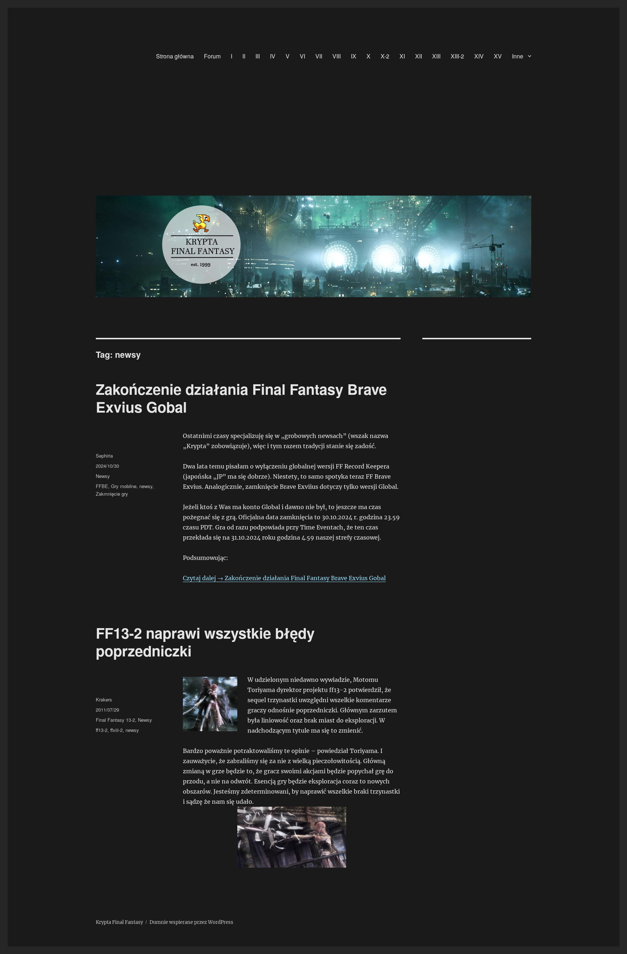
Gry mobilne (123, 486)
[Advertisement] (315, 135)
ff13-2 (101, 729)
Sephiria (104, 455)
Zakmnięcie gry (112, 493)
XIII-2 (457, 56)
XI (402, 56)
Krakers (104, 699)
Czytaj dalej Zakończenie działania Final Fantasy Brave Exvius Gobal (284, 578)
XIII (436, 56)
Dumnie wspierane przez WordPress (191, 922)
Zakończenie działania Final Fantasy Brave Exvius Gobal (241, 397)
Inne (517, 56)
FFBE (102, 486)
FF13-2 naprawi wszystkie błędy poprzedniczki (205, 641)
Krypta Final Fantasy (119, 922)
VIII (336, 56)
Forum (212, 56)
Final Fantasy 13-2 (115, 719)
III (257, 56)
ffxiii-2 (116, 729)
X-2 (385, 56)
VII (318, 56)
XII (418, 56)
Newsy (103, 475)
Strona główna (175, 56)
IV (272, 56)
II (243, 56)
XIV (479, 56)
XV (498, 56)
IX (353, 56)
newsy (145, 486)
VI (302, 56)
